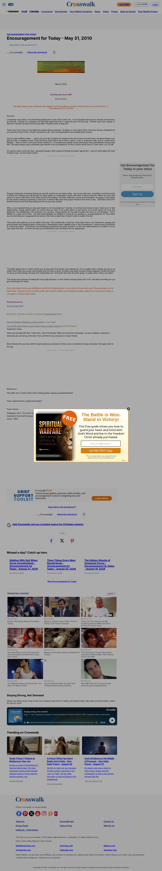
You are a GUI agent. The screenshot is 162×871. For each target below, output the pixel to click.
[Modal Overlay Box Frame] (81, 435)
